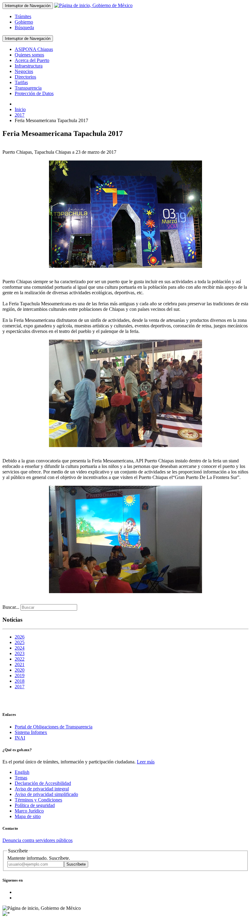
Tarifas (21, 82)
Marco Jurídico (29, 810)
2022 (19, 659)
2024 (19, 648)
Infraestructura (29, 65)
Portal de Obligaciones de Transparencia (53, 726)
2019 (19, 675)
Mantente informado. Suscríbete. (38, 858)
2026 (19, 636)
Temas (21, 777)
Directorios (25, 76)
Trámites (23, 16)
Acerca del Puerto (32, 60)
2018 (19, 681)
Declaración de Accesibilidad (43, 783)
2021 (19, 664)
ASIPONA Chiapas (34, 49)
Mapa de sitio (28, 816)
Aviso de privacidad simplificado (46, 794)
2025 (19, 642)
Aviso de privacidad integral (42, 788)
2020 (19, 670)
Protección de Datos (34, 93)
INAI (20, 737)
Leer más (146, 761)
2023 (19, 653)
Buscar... (10, 607)
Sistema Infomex (31, 732)
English (22, 772)
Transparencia (28, 88)
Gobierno (24, 22)
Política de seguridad (35, 805)
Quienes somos (29, 54)
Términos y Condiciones (38, 799)
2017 (19, 686)
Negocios (24, 71)
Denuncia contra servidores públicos (37, 840)
